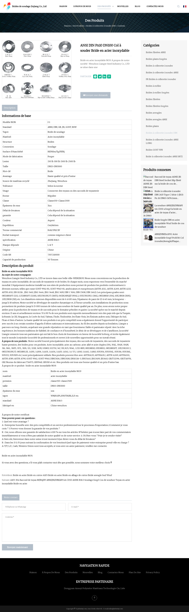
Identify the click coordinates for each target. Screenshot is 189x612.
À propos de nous (82, 6)
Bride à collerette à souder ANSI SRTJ (164, 156)
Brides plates (152, 126)
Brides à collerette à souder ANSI (162, 72)
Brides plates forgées (156, 59)
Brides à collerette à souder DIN (100, 26)
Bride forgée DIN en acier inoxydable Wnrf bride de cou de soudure (169, 223)
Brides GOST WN (154, 149)
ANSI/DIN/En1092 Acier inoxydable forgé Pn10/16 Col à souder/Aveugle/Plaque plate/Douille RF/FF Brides (169, 238)
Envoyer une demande (96, 95)
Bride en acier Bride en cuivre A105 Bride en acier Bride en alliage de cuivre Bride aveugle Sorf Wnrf (62, 475)
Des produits (104, 6)
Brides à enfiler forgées (157, 92)
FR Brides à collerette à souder (161, 79)
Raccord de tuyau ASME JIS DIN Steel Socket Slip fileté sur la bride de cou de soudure (168, 180)
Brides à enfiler (153, 86)
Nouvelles (122, 6)
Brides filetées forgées (157, 106)
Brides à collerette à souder (159, 65)
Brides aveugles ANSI (156, 119)
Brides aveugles (154, 112)
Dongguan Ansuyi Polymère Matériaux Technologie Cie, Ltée (94, 588)
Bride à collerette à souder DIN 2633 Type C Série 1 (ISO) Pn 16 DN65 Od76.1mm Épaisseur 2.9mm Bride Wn (169, 195)
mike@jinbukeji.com (116, 609)
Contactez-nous (155, 6)
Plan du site (135, 572)
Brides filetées (153, 99)
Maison (63, 6)
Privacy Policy (153, 572)
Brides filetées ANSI (156, 52)
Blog (137, 6)
